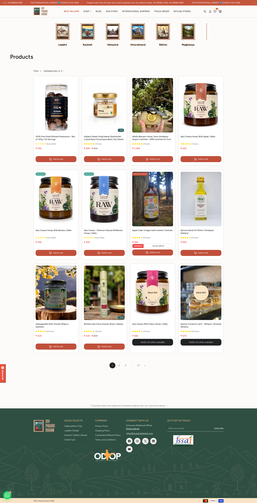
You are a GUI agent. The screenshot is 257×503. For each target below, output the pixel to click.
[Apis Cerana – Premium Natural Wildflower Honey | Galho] (104, 199)
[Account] (210, 11)
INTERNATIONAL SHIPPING (136, 11)
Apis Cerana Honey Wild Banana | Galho (54, 230)
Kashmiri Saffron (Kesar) (75, 435)
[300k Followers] (129, 441)
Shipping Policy (102, 430)
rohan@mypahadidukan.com (139, 433)
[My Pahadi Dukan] (41, 11)
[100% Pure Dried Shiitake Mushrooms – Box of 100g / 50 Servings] (56, 105)
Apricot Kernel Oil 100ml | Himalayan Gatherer (197, 231)
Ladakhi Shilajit (71, 430)
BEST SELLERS (71, 11)
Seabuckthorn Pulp (73, 426)
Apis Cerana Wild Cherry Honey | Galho (150, 324)
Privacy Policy (101, 426)
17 (138, 365)
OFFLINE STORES (182, 11)
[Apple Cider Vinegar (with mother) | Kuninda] (152, 199)
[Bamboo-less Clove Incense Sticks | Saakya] (104, 293)
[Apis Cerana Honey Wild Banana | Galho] (56, 199)
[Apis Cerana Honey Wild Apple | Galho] (201, 105)
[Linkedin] (153, 441)
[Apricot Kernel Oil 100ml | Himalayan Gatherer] (201, 199)
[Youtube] (129, 449)
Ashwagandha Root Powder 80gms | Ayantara (52, 325)
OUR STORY (112, 11)
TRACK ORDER (161, 11)
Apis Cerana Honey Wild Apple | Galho (198, 136)
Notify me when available (153, 342)
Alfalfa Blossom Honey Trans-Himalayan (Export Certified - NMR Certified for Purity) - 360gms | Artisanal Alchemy (152, 138)
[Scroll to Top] (252, 488)
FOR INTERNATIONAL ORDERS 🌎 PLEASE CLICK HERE (31, 2)
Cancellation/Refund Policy (108, 435)
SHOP (86, 11)
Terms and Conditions (105, 439)
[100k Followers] (137, 441)
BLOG (98, 11)
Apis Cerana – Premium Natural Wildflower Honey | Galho (103, 231)
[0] (220, 11)
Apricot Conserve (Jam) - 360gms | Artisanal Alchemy (201, 325)
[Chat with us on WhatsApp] (7, 495)
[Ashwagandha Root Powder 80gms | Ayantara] (56, 293)
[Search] (205, 11)
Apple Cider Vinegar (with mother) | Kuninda (152, 230)
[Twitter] (145, 441)
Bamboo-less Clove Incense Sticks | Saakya (103, 324)
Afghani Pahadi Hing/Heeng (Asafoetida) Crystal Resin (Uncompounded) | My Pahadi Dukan (103, 138)
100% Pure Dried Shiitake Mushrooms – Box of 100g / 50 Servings (55, 138)
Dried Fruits (69, 439)
